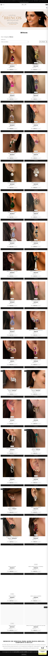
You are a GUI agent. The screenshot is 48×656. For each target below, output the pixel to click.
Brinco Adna (36, 94)
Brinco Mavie (12, 300)
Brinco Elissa (36, 212)
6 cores (35, 239)
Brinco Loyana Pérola (36, 507)
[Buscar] (47, 7)
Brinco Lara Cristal (35, 300)
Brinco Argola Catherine (12, 448)
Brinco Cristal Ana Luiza (12, 271)
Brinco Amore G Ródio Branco (36, 330)
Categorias (6, 36)
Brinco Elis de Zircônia (12, 389)
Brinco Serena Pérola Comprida (36, 566)
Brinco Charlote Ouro (36, 359)
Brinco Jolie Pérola (12, 182)
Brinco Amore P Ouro (12, 359)
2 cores (12, 151)
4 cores (12, 121)
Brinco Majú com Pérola (35, 271)
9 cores (12, 92)
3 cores (35, 298)
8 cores (35, 269)
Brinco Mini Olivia (36, 153)
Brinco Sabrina (12, 596)
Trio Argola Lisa (36, 477)
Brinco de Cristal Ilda (36, 241)
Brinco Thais (12, 330)
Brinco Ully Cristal (12, 212)
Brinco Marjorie (12, 566)
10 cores (12, 210)
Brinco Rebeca (36, 64)
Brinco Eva (12, 94)
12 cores (35, 62)
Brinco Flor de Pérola (36, 389)
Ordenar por (3, 39)
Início (2, 36)
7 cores (35, 92)
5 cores (35, 121)
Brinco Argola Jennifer (36, 596)
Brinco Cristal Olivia (12, 64)
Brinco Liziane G (12, 241)
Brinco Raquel (12, 625)
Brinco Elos (12, 477)
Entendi (24, 654)
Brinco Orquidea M (36, 182)
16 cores (12, 62)
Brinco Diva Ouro (12, 153)
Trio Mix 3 (36, 418)
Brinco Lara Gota (36, 123)
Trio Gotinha (12, 507)
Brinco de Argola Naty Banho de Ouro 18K (35, 625)
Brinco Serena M (36, 448)
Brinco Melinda (12, 123)
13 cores (35, 151)
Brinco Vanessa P (12, 418)
